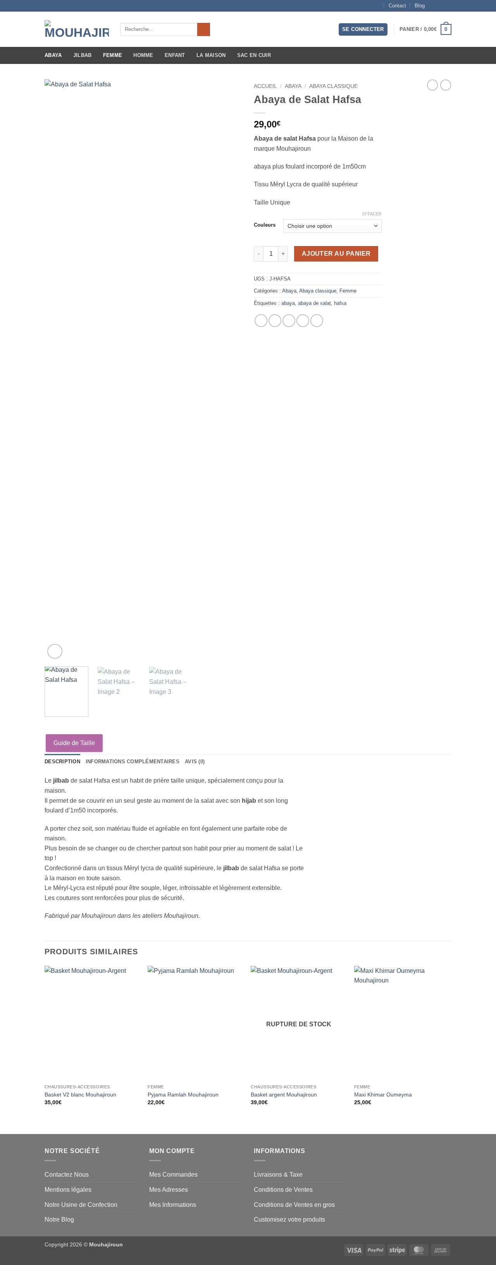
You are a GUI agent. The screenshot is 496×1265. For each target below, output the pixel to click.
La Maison (211, 55)
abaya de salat (314, 303)
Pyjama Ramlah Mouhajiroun (183, 1094)
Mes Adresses (168, 1189)
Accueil (265, 86)
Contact (397, 6)
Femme (112, 55)
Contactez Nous (67, 1174)
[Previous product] (445, 84)
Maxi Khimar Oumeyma (383, 1094)
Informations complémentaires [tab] (132, 761)
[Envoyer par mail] (288, 320)
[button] (363, 29)
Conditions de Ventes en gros (294, 1204)
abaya (288, 303)
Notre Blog (59, 1219)
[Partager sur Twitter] (275, 320)
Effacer (372, 214)
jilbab (82, 55)
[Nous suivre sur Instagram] (440, 6)
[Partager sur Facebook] (261, 320)
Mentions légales (68, 1189)
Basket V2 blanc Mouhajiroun (80, 1094)
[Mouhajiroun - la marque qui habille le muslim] (77, 29)
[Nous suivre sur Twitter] (447, 6)
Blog (420, 6)
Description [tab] (62, 761)
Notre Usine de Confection (81, 1204)
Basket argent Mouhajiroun (284, 1094)
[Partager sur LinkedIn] (316, 320)
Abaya (53, 55)
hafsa (340, 303)
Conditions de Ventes (283, 1189)
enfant (175, 55)
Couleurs (265, 225)
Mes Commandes (173, 1174)
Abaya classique (333, 86)
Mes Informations (172, 1204)
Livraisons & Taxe (278, 1174)
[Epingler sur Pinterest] (302, 320)
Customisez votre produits (289, 1219)
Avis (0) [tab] (195, 761)
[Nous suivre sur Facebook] (433, 6)
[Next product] (432, 84)
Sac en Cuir (254, 55)
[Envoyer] (203, 29)
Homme (143, 55)
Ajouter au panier (336, 253)
